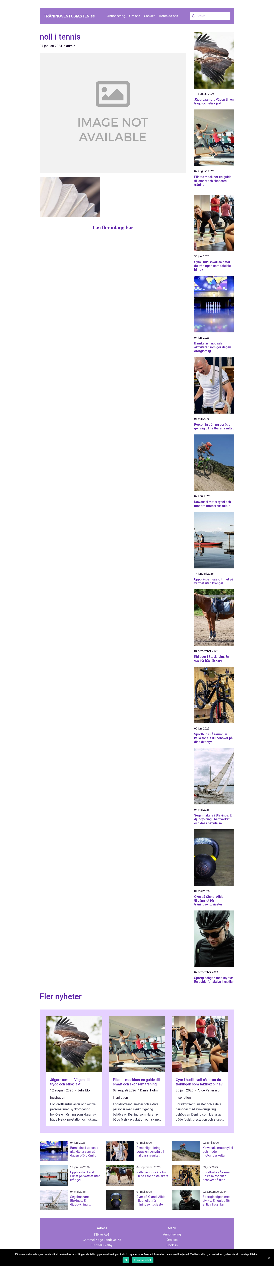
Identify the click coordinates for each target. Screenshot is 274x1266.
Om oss (134, 16)
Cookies (149, 16)
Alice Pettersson (209, 1090)
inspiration (57, 1097)
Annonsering (116, 16)
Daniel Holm (149, 1090)
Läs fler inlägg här (113, 228)
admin (70, 46)
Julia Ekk (83, 1090)
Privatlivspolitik (142, 1260)
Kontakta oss (168, 16)
